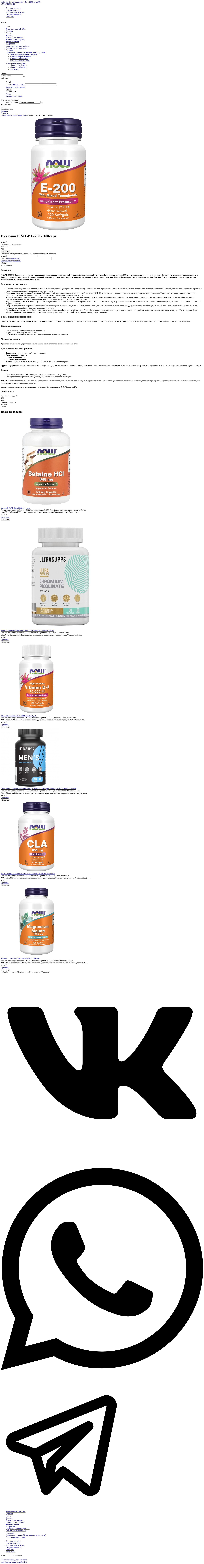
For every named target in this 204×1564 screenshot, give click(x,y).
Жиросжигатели (12, 42)
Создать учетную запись (15, 87)
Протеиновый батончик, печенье (23, 54)
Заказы (8, 94)
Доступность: (6, 244)
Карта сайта (10, 1552)
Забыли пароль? (18, 85)
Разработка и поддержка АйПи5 (14, 1562)
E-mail (8, 82)
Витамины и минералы (15, 40)
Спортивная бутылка (18, 65)
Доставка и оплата (13, 8)
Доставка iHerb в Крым (15, 12)
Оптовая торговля (13, 10)
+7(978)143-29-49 (8, 4)
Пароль (9, 85)
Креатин (9, 35)
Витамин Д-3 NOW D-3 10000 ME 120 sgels (18, 716)
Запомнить (12, 92)
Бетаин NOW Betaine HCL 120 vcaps (15, 508)
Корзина (4, 111)
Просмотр (5, 517)
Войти (9, 89)
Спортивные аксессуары (20, 61)
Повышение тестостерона (16, 48)
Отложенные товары (14, 96)
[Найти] (24, 76)
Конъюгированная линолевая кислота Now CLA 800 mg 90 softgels (28, 874)
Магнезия (14, 69)
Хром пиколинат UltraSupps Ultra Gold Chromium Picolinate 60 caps (27, 631)
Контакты (10, 17)
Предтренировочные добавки (18, 46)
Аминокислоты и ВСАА (16, 29)
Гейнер (8, 33)
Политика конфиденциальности (14, 1560)
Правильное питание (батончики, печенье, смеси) (26, 52)
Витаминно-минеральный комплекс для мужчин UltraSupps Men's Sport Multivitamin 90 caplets (38, 789)
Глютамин (10, 50)
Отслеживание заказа (9, 102)
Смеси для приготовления (21, 57)
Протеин (9, 31)
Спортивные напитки (19, 59)
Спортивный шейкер (18, 67)
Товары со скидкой (13, 14)
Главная (4, 115)
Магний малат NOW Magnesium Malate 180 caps (20, 959)
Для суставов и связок (14, 37)
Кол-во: (4, 247)
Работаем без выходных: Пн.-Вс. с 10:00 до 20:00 (20, 2)
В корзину (5, 251)
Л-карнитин (10, 44)
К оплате (4, 113)
